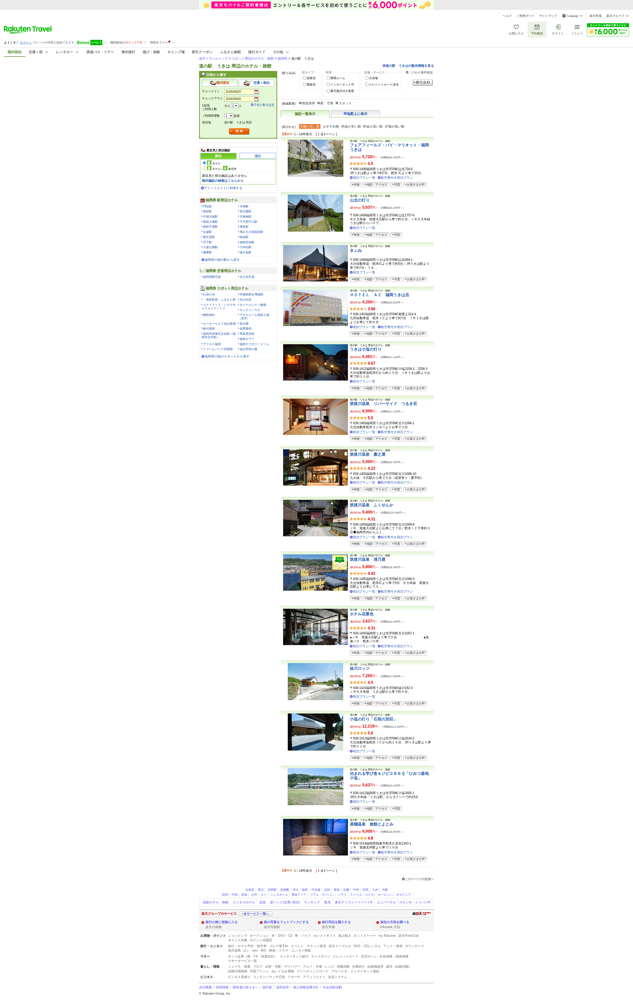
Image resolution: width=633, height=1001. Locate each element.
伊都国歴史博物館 (251, 294)
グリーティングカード (312, 971)
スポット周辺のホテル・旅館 (253, 58)
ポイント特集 (237, 940)
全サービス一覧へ (256, 913)
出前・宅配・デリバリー (282, 966)
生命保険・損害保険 (394, 956)
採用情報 (222, 987)
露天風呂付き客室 (342, 91)
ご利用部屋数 (211, 115)
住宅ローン (369, 956)
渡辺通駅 (245, 211)
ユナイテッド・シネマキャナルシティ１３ (219, 306)
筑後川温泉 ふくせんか (371, 505)
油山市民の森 (248, 349)
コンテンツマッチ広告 (269, 977)
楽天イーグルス (340, 946)
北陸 (327, 889)
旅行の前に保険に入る (221, 922)
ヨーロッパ (385, 894)
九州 (375, 889)
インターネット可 (342, 84)
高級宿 (311, 84)
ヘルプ (507, 16)
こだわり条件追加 (421, 72)
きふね (356, 250)
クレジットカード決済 (384, 84)
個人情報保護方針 (306, 987)
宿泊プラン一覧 (364, 177)
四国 (365, 889)
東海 (336, 889)
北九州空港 (247, 277)
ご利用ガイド (525, 16)
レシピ (329, 966)
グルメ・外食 (312, 966)
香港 (244, 894)
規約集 (267, 987)
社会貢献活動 (332, 987)
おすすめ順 (331, 126)
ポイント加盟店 (261, 940)
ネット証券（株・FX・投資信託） (252, 956)
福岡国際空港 (212, 277)
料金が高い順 (373, 126)
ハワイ (342, 894)
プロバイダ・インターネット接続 (355, 971)
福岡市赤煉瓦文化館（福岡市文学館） (219, 335)
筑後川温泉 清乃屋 (367, 559)
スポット (345, 103)
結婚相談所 (375, 966)
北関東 (272, 889)
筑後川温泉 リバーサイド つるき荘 (383, 403)
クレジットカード (346, 956)
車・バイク (303, 935)
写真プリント (259, 971)
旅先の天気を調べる (394, 922)
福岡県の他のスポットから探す (226, 356)
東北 (261, 889)
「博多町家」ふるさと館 (219, 299)
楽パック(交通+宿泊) (285, 902)
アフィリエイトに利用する (223, 188)
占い (246, 950)
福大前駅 (245, 252)
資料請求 (282, 987)
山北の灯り (360, 200)
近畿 (346, 889)
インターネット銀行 (294, 956)
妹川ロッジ (360, 668)
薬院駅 (207, 211)
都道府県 (308, 103)
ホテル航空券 (224, 168)
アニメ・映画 (393, 946)
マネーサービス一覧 (242, 961)
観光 (327, 902)
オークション (259, 935)
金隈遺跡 (245, 328)
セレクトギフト (324, 935)
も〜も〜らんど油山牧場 (219, 323)
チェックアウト (212, 98)
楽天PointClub (408, 935)
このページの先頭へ (419, 879)
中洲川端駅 (210, 216)
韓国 (225, 894)
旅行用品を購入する (336, 922)
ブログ (258, 966)
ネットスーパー (365, 935)
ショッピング (237, 935)
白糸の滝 (209, 294)
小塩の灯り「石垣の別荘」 (373, 719)
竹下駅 (207, 242)
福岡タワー (247, 339)
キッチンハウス (250, 310)
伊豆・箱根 (300, 889)
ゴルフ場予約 (278, 946)
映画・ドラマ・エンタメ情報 (290, 950)
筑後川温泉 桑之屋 (367, 454)
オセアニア (403, 894)
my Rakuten (387, 935)
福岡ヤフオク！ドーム (254, 344)
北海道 (249, 889)
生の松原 (245, 299)
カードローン (320, 956)
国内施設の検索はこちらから (223, 180)
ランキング (312, 902)
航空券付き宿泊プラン (397, 177)
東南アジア (299, 894)
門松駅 (207, 206)
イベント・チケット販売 (308, 946)
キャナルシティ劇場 (253, 305)
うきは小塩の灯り (366, 349)
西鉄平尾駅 (210, 226)
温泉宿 (311, 78)
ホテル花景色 (362, 614)
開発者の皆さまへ (245, 987)
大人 (227, 106)
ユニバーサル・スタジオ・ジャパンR (403, 902)
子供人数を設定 (264, 105)
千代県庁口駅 (248, 221)
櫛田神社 (209, 315)
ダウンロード (414, 946)
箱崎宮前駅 (247, 242)
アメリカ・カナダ (362, 894)
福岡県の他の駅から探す (222, 260)
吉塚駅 (207, 232)
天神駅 (244, 206)
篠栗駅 (207, 252)
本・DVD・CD (281, 935)
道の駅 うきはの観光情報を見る (410, 65)
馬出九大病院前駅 (251, 232)
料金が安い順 (351, 126)
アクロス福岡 (212, 344)
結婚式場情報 (237, 971)
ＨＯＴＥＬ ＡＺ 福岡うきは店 (379, 295)
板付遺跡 (209, 328)
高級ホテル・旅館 (215, 902)
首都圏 (284, 889)
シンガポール (279, 894)
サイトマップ (548, 16)
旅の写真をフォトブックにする (286, 922)
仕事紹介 (358, 966)
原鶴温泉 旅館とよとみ (371, 824)
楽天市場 (595, 16)
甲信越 (315, 889)
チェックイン (211, 91)
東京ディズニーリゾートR (353, 902)
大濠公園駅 (210, 247)
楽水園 (244, 323)
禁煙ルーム (337, 78)
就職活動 (343, 966)
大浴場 (373, 78)
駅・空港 (326, 103)
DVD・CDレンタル (367, 946)
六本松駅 (245, 247)
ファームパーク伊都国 (218, 349)
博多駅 (244, 226)
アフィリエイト (314, 977)
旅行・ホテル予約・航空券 (247, 946)
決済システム (337, 977)
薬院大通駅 (210, 221)
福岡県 (282, 58)
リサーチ (294, 977)
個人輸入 (344, 935)
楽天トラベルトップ (213, 58)
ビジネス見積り (239, 977)
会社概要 (205, 987)
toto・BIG (259, 950)
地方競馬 (234, 950)
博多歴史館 (247, 333)
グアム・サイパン (322, 894)
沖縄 (385, 889)
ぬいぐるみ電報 (282, 971)
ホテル (216, 163)
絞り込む (422, 82)
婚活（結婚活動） (399, 966)
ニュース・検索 (239, 966)
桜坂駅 (244, 237)
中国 (356, 889)
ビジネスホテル (244, 902)
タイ (264, 894)
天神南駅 (245, 216)
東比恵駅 (209, 237)
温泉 (262, 902)
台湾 (254, 894)
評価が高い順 (394, 126)
